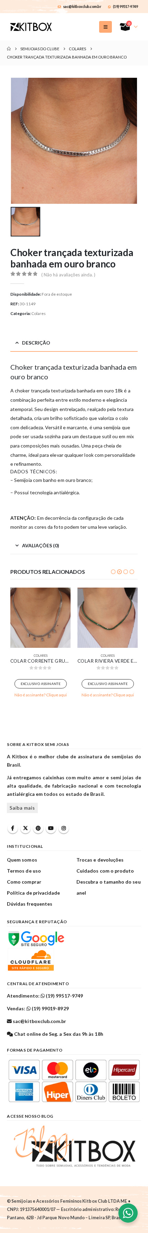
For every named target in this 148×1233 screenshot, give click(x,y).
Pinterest (38, 828)
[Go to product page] (40, 618)
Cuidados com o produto (105, 871)
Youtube (51, 828)
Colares (38, 313)
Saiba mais (22, 808)
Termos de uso (24, 871)
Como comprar (24, 882)
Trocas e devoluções (100, 860)
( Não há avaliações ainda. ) (68, 274)
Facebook (13, 828)
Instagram (64, 828)
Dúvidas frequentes (29, 904)
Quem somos (22, 860)
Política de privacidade (33, 893)
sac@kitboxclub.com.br (82, 6)
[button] (105, 27)
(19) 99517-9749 (125, 6)
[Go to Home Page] (9, 49)
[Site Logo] (31, 27)
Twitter (25, 828)
